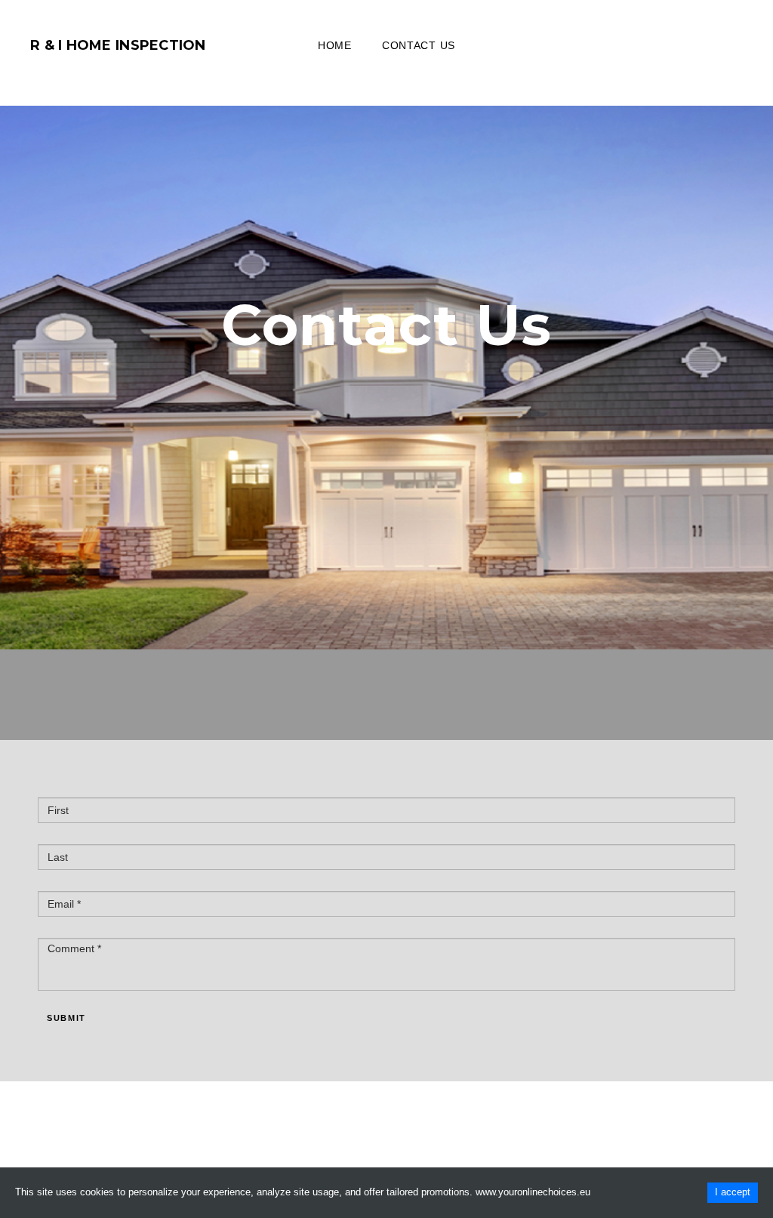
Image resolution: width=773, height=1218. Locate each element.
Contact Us (418, 45)
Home (335, 45)
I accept (732, 1192)
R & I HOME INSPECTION (118, 45)
